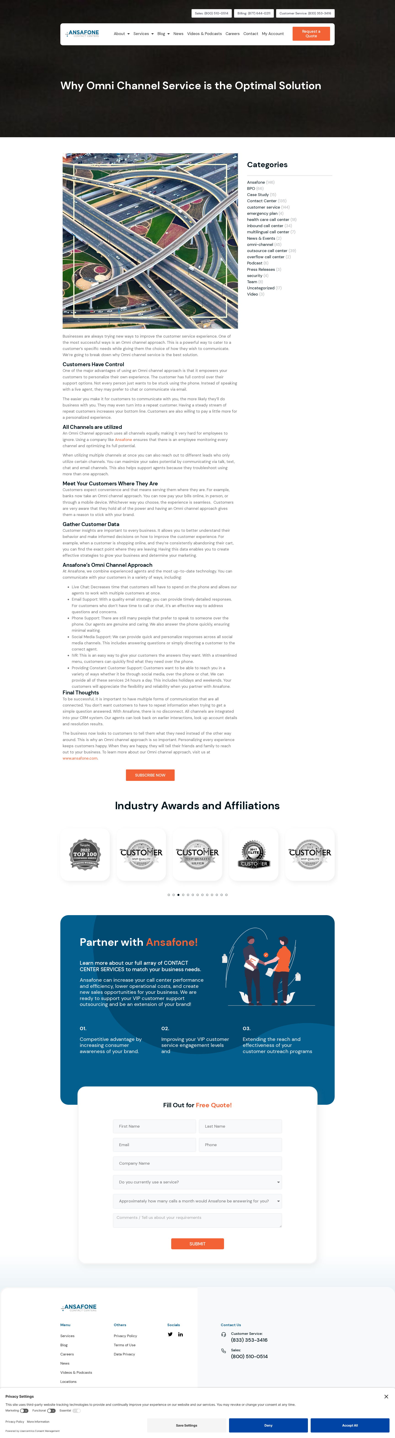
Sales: (236, 1350)
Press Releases (261, 269)
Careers (67, 1354)
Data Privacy (124, 1354)
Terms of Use (125, 1345)
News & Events (261, 238)
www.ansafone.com (80, 758)
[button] (169, 895)
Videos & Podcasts (76, 1372)
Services (67, 1335)
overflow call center (266, 257)
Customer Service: (247, 1333)
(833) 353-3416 (249, 1340)
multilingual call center (268, 232)
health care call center (268, 219)
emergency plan (262, 213)
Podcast (254, 263)
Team (252, 282)
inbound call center (265, 225)
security (254, 275)
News (64, 1363)
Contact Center (262, 201)
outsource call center (267, 250)
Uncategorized (261, 288)
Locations (68, 1381)
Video (252, 294)
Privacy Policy (125, 1335)
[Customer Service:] (224, 1334)
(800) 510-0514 (249, 1356)
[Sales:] (224, 1351)
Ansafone (123, 439)
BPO (251, 188)
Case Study (258, 194)
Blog (64, 1345)
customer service (263, 207)
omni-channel (260, 244)
